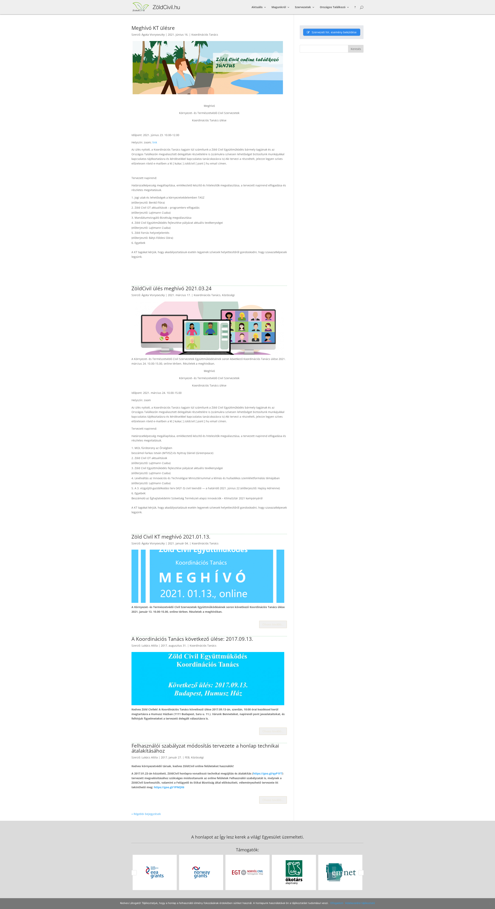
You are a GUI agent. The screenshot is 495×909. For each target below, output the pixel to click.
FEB (187, 757)
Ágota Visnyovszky (153, 34)
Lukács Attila (150, 645)
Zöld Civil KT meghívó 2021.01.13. (170, 536)
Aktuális (257, 7)
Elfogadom (336, 903)
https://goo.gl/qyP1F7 (267, 773)
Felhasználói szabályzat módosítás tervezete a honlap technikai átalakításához (205, 748)
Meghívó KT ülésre (153, 27)
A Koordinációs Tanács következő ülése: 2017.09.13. (192, 638)
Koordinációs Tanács (204, 34)
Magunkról (278, 7)
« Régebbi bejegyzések (146, 814)
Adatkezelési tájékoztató (360, 903)
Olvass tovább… (273, 624)
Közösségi (228, 295)
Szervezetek (303, 7)
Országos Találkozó (333, 7)
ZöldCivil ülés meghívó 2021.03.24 (171, 288)
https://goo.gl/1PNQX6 (169, 787)
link (154, 142)
